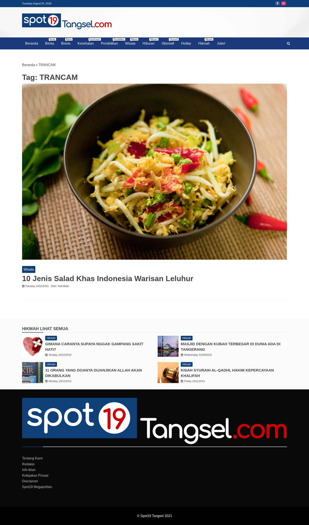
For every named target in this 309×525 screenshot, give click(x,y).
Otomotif (169, 41)
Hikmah (205, 41)
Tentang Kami (32, 458)
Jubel (221, 43)
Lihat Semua (54, 328)
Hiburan (150, 41)
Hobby (186, 43)
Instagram (283, 3)
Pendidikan (111, 41)
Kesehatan (87, 41)
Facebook (277, 3)
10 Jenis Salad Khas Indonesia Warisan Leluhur (107, 278)
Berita (50, 41)
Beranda (31, 43)
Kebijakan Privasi (35, 475)
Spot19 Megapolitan (37, 487)
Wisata (131, 41)
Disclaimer (30, 481)
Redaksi (28, 464)
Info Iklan (29, 470)
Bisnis (66, 41)
